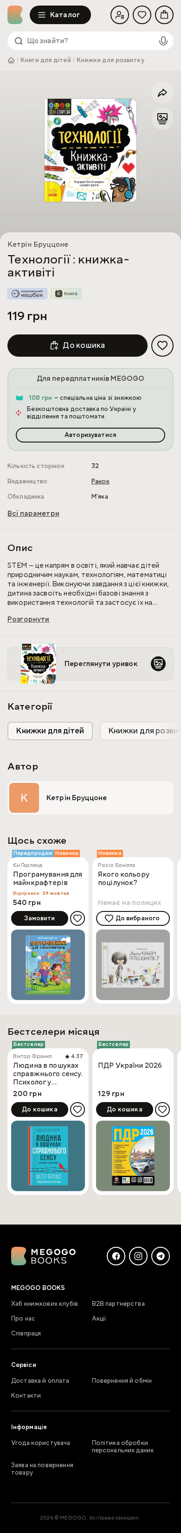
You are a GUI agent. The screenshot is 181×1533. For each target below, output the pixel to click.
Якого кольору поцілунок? (123, 878)
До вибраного (138, 918)
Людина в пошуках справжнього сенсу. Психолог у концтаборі (48, 1073)
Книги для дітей (45, 60)
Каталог (65, 14)
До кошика (84, 345)
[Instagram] (138, 1256)
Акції (99, 1319)
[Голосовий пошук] (163, 40)
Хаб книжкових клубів (44, 1304)
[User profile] (119, 15)
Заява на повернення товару (42, 1469)
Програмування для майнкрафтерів (48, 878)
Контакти (26, 1396)
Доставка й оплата (40, 1381)
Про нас (23, 1319)
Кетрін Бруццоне (38, 244)
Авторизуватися (90, 435)
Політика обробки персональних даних (123, 1447)
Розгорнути (28, 619)
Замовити (39, 918)
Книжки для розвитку (110, 60)
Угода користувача (41, 1443)
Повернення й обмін (122, 1381)
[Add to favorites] (162, 345)
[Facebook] (116, 1256)
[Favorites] (142, 15)
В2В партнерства (118, 1304)
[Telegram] (160, 1256)
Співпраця (26, 1333)
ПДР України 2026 (130, 1065)
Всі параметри (33, 513)
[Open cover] (90, 150)
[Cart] (164, 15)
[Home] (18, 15)
